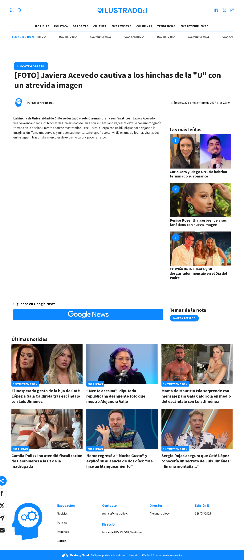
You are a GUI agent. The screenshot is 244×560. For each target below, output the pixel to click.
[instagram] (232, 10)
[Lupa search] (19, 10)
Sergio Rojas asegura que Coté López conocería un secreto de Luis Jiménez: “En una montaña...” (196, 461)
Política (61, 26)
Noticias (42, 26)
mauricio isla (59, 36)
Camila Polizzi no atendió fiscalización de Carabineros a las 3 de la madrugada (46, 461)
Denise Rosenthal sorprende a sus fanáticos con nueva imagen (198, 222)
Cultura (100, 26)
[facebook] (216, 10)
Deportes (81, 26)
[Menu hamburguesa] (12, 10)
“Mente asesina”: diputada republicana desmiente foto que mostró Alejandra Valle (115, 396)
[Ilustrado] (122, 10)
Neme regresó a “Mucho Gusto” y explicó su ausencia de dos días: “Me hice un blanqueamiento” (119, 461)
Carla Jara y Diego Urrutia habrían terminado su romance (198, 173)
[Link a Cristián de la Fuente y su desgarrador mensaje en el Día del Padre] (200, 248)
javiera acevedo (184, 318)
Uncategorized (31, 66)
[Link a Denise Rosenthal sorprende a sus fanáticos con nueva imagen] (200, 200)
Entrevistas (122, 26)
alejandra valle (92, 36)
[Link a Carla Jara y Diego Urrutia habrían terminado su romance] (200, 151)
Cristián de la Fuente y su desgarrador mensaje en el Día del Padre (198, 273)
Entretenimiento (195, 26)
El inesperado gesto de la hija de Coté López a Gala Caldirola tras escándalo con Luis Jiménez (45, 396)
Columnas (144, 26)
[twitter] (224, 10)
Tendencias (166, 26)
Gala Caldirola (125, 36)
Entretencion (25, 384)
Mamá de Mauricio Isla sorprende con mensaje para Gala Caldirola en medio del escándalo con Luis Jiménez (196, 396)
